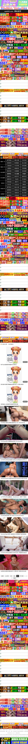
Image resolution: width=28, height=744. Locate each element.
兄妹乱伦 (17, 192)
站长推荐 (3, 172)
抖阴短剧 (17, 195)
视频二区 (3, 167)
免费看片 (3, 194)
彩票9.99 (9, 179)
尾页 (15, 578)
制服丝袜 (17, 168)
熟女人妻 (17, 187)
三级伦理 (9, 165)
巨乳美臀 (24, 165)
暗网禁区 (9, 190)
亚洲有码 (9, 163)
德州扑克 (24, 176)
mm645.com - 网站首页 (12, 11)
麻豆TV (17, 181)
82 (11, 576)
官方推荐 (3, 177)
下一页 (21, 576)
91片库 (9, 184)
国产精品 (9, 160)
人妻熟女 (9, 168)
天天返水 (24, 179)
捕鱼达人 (9, 176)
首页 (2, 576)
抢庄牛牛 (17, 176)
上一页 (7, 576)
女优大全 (17, 184)
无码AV (3, 183)
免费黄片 (24, 187)
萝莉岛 (24, 184)
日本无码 (24, 160)
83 (14, 576)
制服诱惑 (24, 190)
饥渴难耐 (17, 171)
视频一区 (3, 161)
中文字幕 (17, 165)
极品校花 (9, 195)
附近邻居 (9, 171)
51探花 (24, 181)
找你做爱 (24, 171)
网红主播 (17, 160)
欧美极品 (17, 163)
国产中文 (9, 192)
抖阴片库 (3, 188)
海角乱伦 (17, 190)
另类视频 (24, 168)
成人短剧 (24, 192)
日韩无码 (24, 195)
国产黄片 (9, 187)
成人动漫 (24, 163)
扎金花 (16, 179)
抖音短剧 (9, 181)
